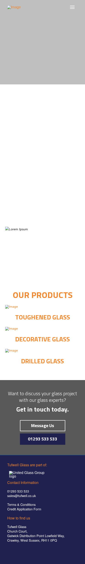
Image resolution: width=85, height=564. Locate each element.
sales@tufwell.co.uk (21, 495)
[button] (72, 7)
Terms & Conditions (21, 504)
